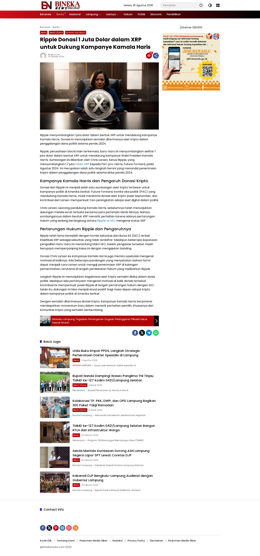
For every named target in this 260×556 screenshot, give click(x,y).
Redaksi (117, 540)
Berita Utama (56, 32)
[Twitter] (142, 333)
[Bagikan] (156, 56)
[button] (200, 5)
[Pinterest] (56, 528)
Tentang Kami (66, 540)
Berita (44, 32)
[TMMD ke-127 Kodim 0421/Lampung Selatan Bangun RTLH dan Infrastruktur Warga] (55, 432)
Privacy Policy (136, 540)
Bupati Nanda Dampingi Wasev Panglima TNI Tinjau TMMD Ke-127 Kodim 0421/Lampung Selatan (113, 378)
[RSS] (75, 528)
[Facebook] (135, 333)
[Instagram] (69, 528)
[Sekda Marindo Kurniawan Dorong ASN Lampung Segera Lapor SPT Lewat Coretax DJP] (55, 457)
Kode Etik (46, 540)
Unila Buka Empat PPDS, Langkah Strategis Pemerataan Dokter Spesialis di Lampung (106, 353)
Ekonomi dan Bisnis (75, 32)
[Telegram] (149, 333)
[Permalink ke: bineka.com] (44, 55)
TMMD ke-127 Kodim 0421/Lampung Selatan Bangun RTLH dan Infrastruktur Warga (114, 427)
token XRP (82, 164)
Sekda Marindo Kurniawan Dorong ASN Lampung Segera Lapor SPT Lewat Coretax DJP (111, 453)
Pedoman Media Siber (94, 540)
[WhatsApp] (156, 333)
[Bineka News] (67, 5)
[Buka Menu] (218, 5)
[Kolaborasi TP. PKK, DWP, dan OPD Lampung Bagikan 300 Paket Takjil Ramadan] (55, 407)
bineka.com (54, 55)
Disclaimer (156, 540)
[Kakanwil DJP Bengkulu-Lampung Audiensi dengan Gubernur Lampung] (55, 482)
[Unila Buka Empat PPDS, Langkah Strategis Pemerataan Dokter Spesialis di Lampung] (55, 357)
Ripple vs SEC (106, 221)
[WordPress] (62, 528)
